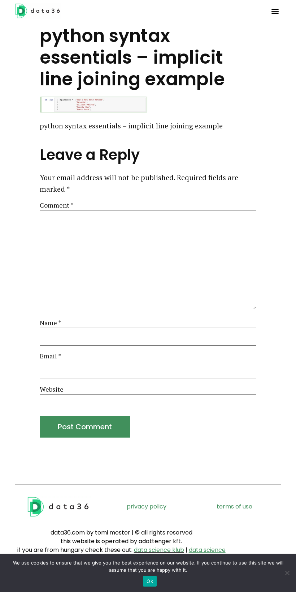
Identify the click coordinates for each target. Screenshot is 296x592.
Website (52, 389)
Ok (150, 581)
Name (50, 323)
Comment (57, 205)
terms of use (234, 506)
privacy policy (146, 506)
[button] (275, 11)
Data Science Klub (159, 550)
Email (50, 356)
